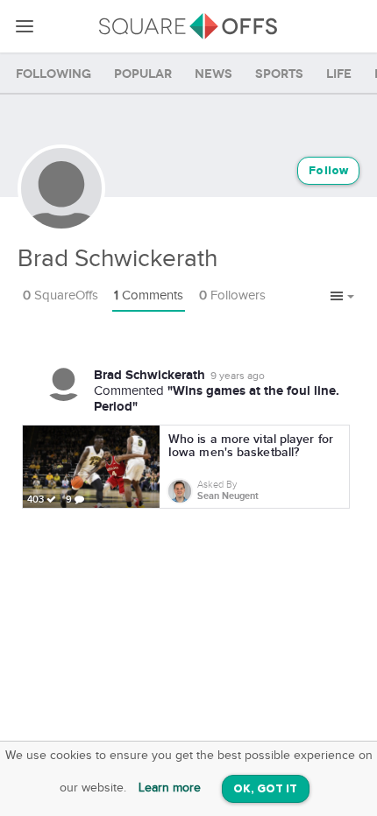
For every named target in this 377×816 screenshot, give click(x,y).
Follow (328, 171)
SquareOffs (60, 295)
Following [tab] (53, 74)
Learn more (170, 788)
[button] (342, 297)
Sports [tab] (279, 74)
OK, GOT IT (265, 789)
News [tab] (213, 74)
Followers (232, 295)
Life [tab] (339, 74)
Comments (148, 295)
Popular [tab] (143, 74)
